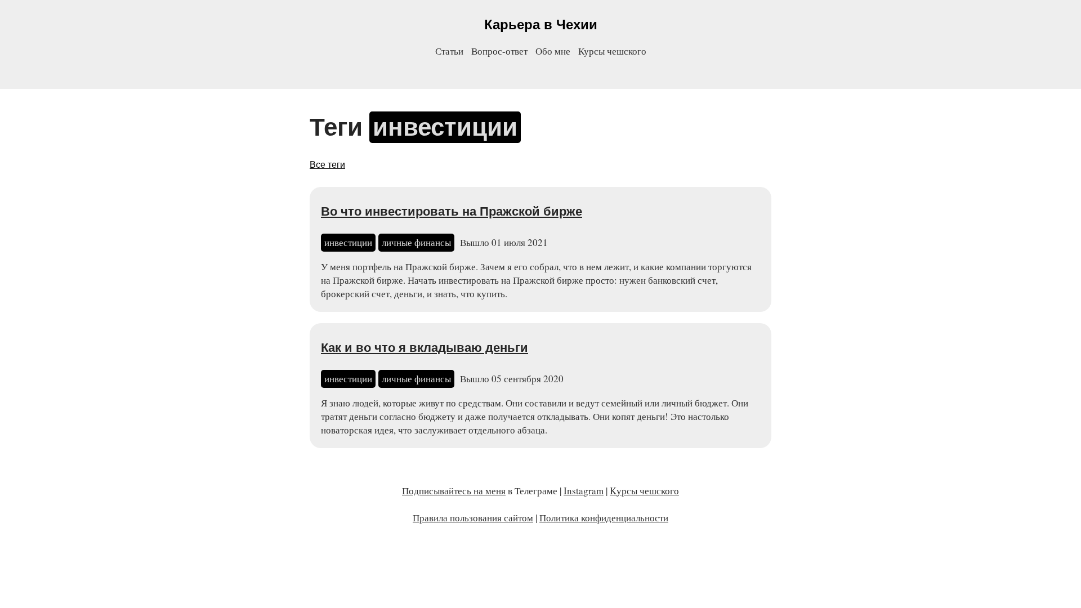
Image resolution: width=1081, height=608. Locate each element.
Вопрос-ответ (499, 50)
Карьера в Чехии (540, 24)
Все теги (327, 164)
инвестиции (348, 242)
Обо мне (552, 50)
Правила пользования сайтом (473, 517)
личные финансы (416, 242)
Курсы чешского (612, 50)
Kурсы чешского (644, 490)
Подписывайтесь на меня (454, 490)
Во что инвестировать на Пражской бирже (451, 211)
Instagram (584, 490)
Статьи (449, 50)
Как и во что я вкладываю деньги (424, 348)
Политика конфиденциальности (603, 517)
